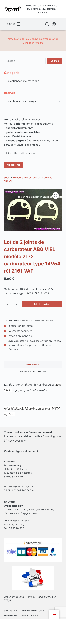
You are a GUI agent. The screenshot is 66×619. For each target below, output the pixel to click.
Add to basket (42, 304)
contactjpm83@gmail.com (23, 513)
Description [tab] (32, 364)
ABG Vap (25, 320)
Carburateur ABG (42, 320)
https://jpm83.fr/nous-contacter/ (37, 509)
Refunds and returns (32, 611)
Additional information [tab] (33, 371)
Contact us (13, 164)
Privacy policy (30, 615)
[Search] (47, 24)
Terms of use (11, 615)
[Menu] (60, 24)
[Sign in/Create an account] (54, 24)
